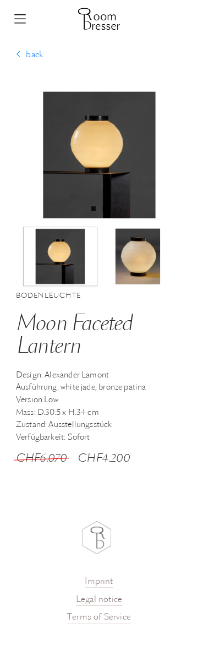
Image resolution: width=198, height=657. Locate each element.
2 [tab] (107, 208)
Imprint (99, 581)
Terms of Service (99, 617)
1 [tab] (96, 208)
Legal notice (99, 599)
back (34, 55)
